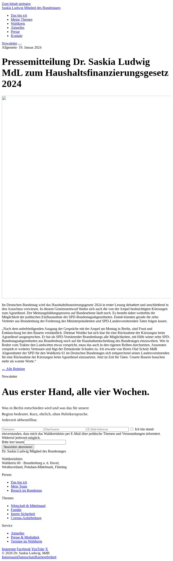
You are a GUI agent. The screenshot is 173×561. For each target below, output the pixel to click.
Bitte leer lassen (13, 442)
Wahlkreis (18, 23)
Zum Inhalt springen (16, 4)
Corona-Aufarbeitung (26, 518)
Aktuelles (17, 28)
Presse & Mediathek (25, 537)
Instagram (9, 549)
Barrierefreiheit (45, 557)
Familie (16, 510)
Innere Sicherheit (23, 514)
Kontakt (16, 36)
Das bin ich (19, 15)
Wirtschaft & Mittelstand (28, 506)
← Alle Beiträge (13, 369)
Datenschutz (26, 557)
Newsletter (9, 43)
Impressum (9, 557)
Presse (15, 32)
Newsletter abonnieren (18, 447)
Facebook (24, 549)
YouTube (37, 549)
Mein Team (19, 486)
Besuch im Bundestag (26, 490)
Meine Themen (21, 19)
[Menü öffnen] (20, 44)
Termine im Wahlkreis (26, 541)
